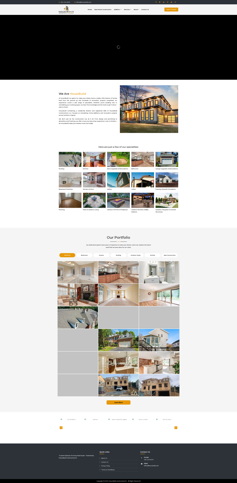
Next (176, 427)
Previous (61, 427)
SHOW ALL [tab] (67, 255)
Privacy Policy (105, 466)
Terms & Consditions (108, 470)
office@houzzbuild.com (83, 2)
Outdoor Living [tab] (135, 255)
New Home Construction (102, 9)
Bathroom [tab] (84, 255)
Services (127, 9)
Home (90, 9)
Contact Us (145, 9)
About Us (104, 458)
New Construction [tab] (170, 255)
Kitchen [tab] (152, 255)
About (136, 9)
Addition (117, 9)
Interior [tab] (101, 255)
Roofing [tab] (118, 255)
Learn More (118, 402)
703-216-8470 (65, 2)
